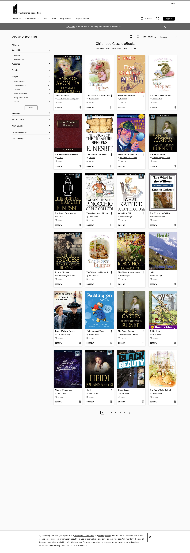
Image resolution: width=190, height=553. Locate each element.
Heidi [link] (152, 272)
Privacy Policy (104, 535)
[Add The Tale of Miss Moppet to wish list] (174, 107)
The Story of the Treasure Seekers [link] (98, 154)
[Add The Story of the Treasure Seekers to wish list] (111, 166)
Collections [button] (31, 18)
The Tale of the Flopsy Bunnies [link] (98, 272)
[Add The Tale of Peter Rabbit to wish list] (174, 402)
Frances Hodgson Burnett (161, 158)
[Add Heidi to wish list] (174, 284)
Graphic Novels (82, 18)
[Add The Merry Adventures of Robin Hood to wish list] (143, 284)
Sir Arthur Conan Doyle (128, 158)
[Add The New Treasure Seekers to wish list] (79, 166)
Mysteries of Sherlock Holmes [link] (130, 154)
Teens (53, 18)
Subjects (17, 18)
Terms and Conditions (84, 535)
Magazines (65, 18)
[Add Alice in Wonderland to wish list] (79, 402)
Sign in (169, 18)
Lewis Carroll (61, 393)
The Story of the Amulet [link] (65, 213)
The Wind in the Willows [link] (160, 213)
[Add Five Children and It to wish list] (143, 107)
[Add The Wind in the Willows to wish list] (174, 225)
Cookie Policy (80, 545)
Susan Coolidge (126, 217)
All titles (17, 55)
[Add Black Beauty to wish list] (143, 402)
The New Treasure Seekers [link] (66, 154)
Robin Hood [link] (155, 331)
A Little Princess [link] (62, 272)
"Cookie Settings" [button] (74, 542)
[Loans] (158, 19)
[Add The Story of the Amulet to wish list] (79, 225)
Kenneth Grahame (158, 217)
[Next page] (129, 412)
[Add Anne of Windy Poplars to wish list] (79, 343)
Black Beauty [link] (124, 390)
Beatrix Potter (93, 99)
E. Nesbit (123, 99)
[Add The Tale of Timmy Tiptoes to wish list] (111, 107)
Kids (45, 18)
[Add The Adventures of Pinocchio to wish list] (111, 225)
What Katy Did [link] (124, 213)
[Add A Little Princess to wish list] (79, 284)
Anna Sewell (125, 393)
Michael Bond (93, 335)
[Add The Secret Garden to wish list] (174, 166)
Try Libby (71, 26)
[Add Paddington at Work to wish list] (111, 343)
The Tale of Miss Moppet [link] (161, 96)
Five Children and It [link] (126, 96)
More (31, 108)
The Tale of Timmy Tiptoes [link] (98, 96)
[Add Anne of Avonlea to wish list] (79, 107)
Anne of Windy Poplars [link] (65, 331)
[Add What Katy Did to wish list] (143, 225)
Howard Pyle (125, 276)
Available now (19, 59)
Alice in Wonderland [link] (64, 390)
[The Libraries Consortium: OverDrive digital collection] (27, 8)
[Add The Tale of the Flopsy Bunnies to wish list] (111, 284)
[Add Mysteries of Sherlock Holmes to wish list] (143, 166)
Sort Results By (149, 37)
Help (172, 4)
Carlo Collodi (93, 217)
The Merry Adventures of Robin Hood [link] (130, 272)
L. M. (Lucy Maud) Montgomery (68, 99)
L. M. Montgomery (63, 335)
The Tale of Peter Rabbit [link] (160, 390)
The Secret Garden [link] (158, 154)
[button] (146, 19)
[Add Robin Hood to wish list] (174, 343)
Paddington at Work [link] (95, 331)
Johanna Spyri (157, 276)
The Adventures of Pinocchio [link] (98, 213)
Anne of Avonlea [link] (62, 96)
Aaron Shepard (157, 335)
